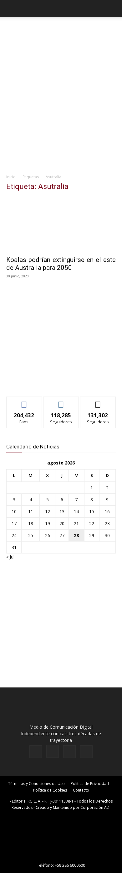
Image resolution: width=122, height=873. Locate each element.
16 (107, 511)
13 (61, 511)
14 (76, 511)
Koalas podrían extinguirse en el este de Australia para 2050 (61, 263)
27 (61, 535)
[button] (11, 8)
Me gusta (24, 401)
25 (30, 535)
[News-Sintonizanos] (53, 381)
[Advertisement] (61, 106)
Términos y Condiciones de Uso (36, 783)
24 (14, 535)
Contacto (81, 790)
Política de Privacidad (90, 783)
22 (91, 523)
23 (107, 523)
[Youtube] (86, 751)
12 (47, 511)
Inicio (11, 177)
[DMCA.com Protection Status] (61, 856)
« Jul (10, 557)
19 (47, 523)
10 (14, 511)
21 (76, 523)
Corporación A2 (94, 807)
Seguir (61, 401)
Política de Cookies (50, 790)
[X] (69, 751)
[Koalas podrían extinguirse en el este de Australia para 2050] (61, 224)
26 (47, 535)
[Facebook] (35, 751)
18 (30, 523)
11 (30, 511)
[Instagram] (52, 751)
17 (14, 523)
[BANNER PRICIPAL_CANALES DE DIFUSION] (61, 31)
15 (91, 511)
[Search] (113, 8)
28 (76, 535)
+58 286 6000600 (70, 865)
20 (61, 523)
